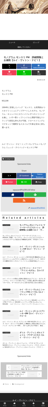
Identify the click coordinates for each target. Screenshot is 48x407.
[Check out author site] (13, 194)
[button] (39, 72)
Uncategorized (9, 159)
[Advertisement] (24, 27)
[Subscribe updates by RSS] (24, 200)
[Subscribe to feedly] (35, 194)
